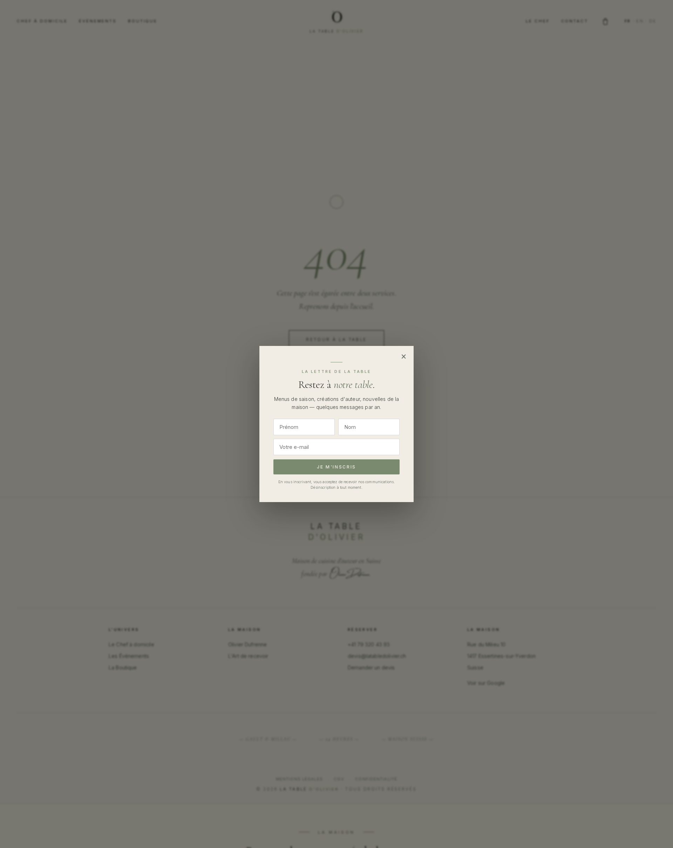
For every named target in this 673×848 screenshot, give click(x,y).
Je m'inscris (336, 467)
